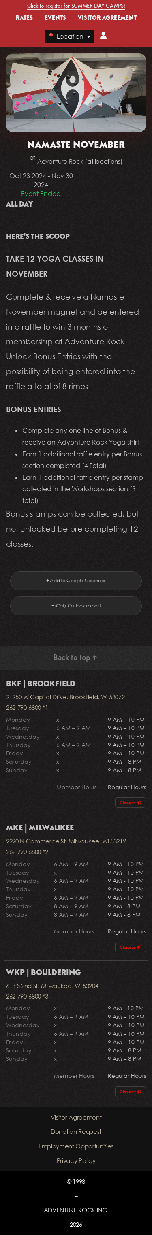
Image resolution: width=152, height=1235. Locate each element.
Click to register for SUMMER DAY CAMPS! (76, 6)
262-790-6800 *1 (27, 707)
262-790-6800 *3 (27, 996)
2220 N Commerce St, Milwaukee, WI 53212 (66, 841)
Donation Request (76, 1131)
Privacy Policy (76, 1160)
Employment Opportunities (76, 1146)
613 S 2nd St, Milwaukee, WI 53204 (52, 985)
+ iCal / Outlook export (76, 606)
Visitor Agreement (76, 1117)
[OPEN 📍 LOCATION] (89, 36)
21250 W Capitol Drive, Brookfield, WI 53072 (65, 697)
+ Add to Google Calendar (76, 580)
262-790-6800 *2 (27, 851)
